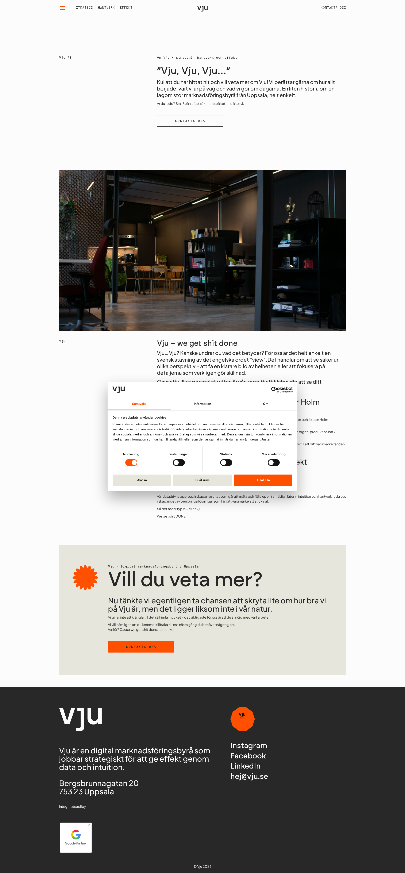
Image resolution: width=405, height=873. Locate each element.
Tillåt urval (202, 480)
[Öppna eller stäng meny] (62, 8)
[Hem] (202, 8)
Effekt (126, 7)
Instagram (248, 746)
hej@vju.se (249, 776)
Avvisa (142, 480)
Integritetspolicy (72, 806)
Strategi (84, 7)
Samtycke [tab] (139, 403)
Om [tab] (265, 403)
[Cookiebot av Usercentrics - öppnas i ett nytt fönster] (274, 390)
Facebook (248, 756)
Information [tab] (202, 403)
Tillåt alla (263, 480)
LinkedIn (245, 766)
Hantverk (106, 7)
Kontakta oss (333, 7)
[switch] (179, 462)
